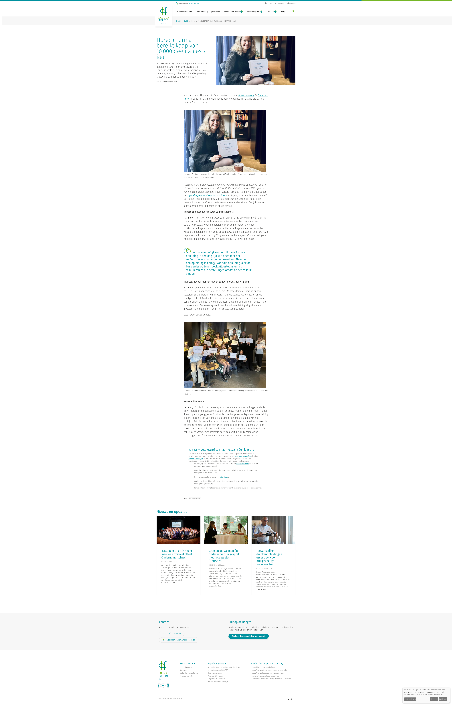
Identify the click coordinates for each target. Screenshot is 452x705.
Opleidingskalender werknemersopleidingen (224, 667)
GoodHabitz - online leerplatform (262, 667)
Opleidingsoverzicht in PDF (218, 670)
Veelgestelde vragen (215, 676)
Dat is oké (442, 699)
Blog (283, 11)
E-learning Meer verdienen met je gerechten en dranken (270, 679)
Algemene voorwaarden (216, 679)
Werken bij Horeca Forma (189, 673)
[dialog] (426, 695)
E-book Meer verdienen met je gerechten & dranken (269, 670)
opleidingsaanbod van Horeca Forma (207, 195)
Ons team (183, 670)
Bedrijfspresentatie (186, 676)
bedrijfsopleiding (242, 463)
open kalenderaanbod (243, 456)
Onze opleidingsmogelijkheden (208, 11)
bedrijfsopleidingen (195, 458)
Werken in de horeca (232, 11)
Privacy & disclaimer (174, 699)
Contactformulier (186, 667)
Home (178, 21)
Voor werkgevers (253, 11)
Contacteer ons (194, 3)
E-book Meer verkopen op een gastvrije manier (267, 673)
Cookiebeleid (161, 699)
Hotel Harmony (246, 95)
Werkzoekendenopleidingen (218, 682)
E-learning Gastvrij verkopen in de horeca (265, 676)
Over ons (270, 11)
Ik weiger (434, 699)
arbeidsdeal (224, 477)
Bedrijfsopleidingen (215, 673)
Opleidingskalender (184, 11)
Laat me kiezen (410, 699)
